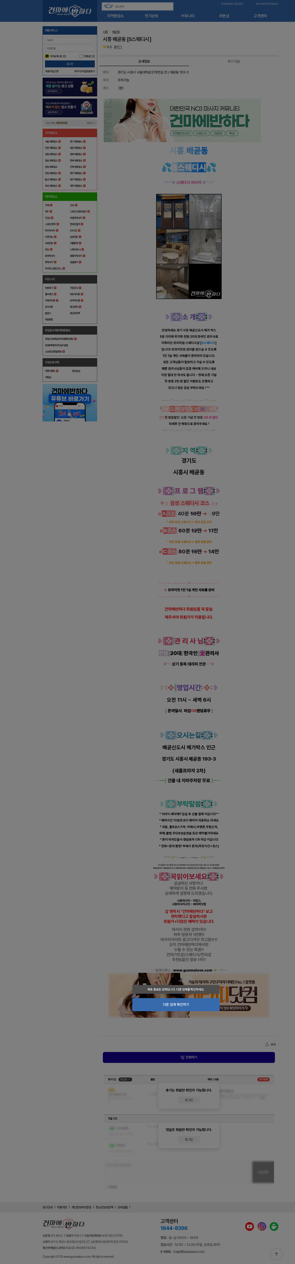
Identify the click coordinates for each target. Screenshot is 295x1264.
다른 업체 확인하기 (176, 1004)
